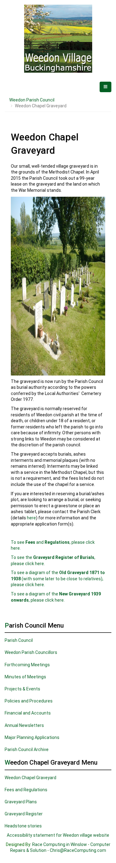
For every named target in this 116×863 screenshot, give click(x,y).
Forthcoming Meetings (27, 664)
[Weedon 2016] (58, 39)
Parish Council (19, 640)
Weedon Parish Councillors (31, 652)
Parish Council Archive (27, 749)
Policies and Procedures (29, 700)
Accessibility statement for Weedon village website (58, 835)
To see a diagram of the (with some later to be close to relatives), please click (58, 578)
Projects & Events (22, 688)
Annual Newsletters (24, 725)
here (31, 517)
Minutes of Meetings (25, 676)
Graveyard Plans (21, 801)
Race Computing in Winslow (59, 844)
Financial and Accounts (28, 713)
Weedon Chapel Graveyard (30, 777)
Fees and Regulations (26, 789)
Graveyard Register (24, 813)
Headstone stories (23, 825)
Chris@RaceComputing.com (78, 850)
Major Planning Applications (32, 737)
